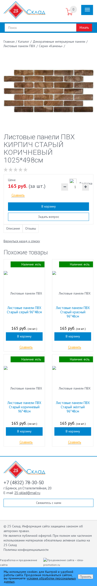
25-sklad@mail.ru (27, 493)
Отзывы (30, 228)
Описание (13, 228)
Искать (84, 27)
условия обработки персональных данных (40, 580)
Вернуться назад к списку (22, 241)
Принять (85, 577)
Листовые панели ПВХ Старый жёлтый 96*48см (73, 407)
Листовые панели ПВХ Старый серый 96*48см (24, 310)
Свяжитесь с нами (48, 503)
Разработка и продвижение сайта (18, 562)
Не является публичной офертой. (28, 535)
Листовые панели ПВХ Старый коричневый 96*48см (24, 407)
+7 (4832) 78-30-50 (24, 482)
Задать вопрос (48, 217)
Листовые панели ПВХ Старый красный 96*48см (73, 312)
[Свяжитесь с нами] (60, 12)
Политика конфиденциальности (26, 550)
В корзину (48, 206)
